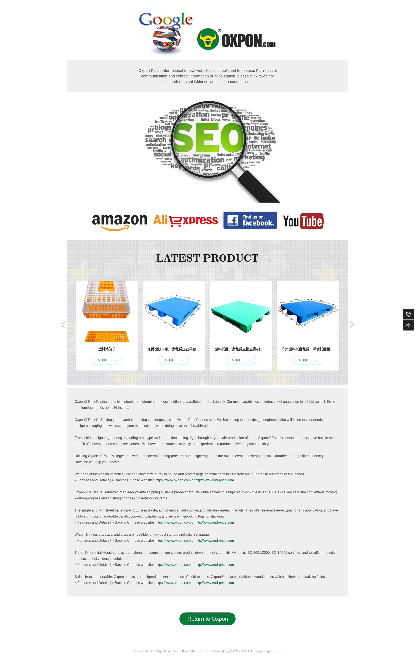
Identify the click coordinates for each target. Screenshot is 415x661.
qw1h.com (274, 651)
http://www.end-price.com (214, 480)
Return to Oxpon (207, 618)
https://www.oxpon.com (173, 480)
